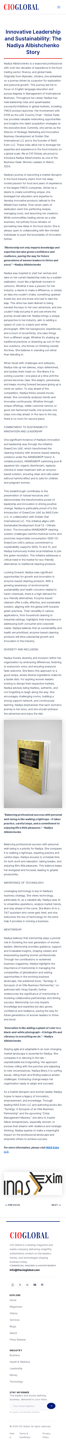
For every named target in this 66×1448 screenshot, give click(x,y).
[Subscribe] (51, 1406)
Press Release (18, 1339)
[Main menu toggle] (58, 7)
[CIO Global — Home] (33, 1235)
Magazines (16, 1306)
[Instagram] (12, 1285)
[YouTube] (35, 1285)
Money (13, 1374)
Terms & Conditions (24, 1435)
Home (13, 1300)
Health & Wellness (20, 1361)
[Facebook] (42, 1285)
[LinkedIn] (27, 1285)
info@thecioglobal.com (25, 1270)
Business (15, 1355)
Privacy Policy (46, 1435)
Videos (13, 1313)
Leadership (16, 1368)
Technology (16, 1381)
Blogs (13, 1326)
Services (15, 1319)
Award (13, 1332)
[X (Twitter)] (20, 1285)
